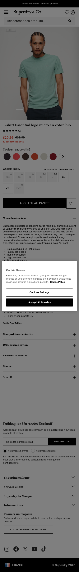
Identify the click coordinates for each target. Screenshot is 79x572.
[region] (39, 286)
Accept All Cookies (39, 302)
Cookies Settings (39, 292)
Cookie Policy (57, 282)
